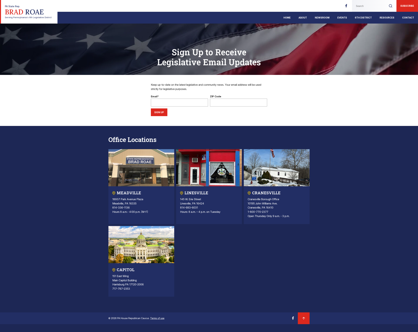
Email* (155, 96)
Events (342, 17)
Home (287, 17)
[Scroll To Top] (304, 318)
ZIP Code (215, 96)
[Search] (390, 6)
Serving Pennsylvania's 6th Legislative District (28, 11)
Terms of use (157, 318)
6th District (363, 17)
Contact (408, 17)
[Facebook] (346, 6)
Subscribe (407, 5)
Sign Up (159, 112)
